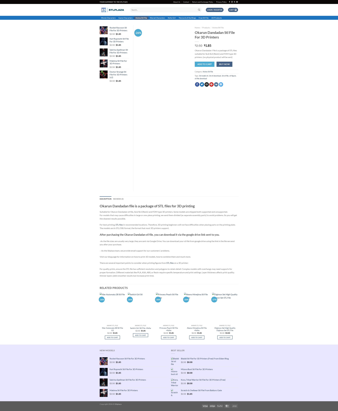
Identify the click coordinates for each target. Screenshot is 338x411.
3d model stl (203, 76)
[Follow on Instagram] (232, 2)
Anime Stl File (141, 18)
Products (206, 28)
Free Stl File (203, 18)
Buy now (224, 64)
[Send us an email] (237, 2)
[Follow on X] (234, 2)
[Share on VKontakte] (216, 84)
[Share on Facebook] (197, 84)
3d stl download (215, 76)
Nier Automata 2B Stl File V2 (112, 329)
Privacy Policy (221, 2)
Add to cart (204, 64)
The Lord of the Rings (187, 18)
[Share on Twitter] (202, 84)
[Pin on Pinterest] (211, 84)
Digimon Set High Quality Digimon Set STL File (225, 329)
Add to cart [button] (112, 337)
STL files (119, 224)
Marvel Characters (157, 18)
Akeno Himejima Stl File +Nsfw (197, 329)
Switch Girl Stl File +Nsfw (140, 328)
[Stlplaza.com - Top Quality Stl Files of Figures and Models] (113, 10)
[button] (215, 10)
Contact (186, 2)
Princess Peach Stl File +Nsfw (168, 329)
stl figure (232, 76)
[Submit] (199, 10)
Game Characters (125, 18)
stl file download (201, 78)
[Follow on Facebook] (229, 2)
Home (197, 28)
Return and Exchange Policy (202, 2)
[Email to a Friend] (207, 84)
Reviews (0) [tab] (118, 199)
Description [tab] (105, 199)
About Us (176, 2)
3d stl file (225, 76)
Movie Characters (108, 18)
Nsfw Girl (172, 18)
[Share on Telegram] (221, 84)
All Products (216, 18)
